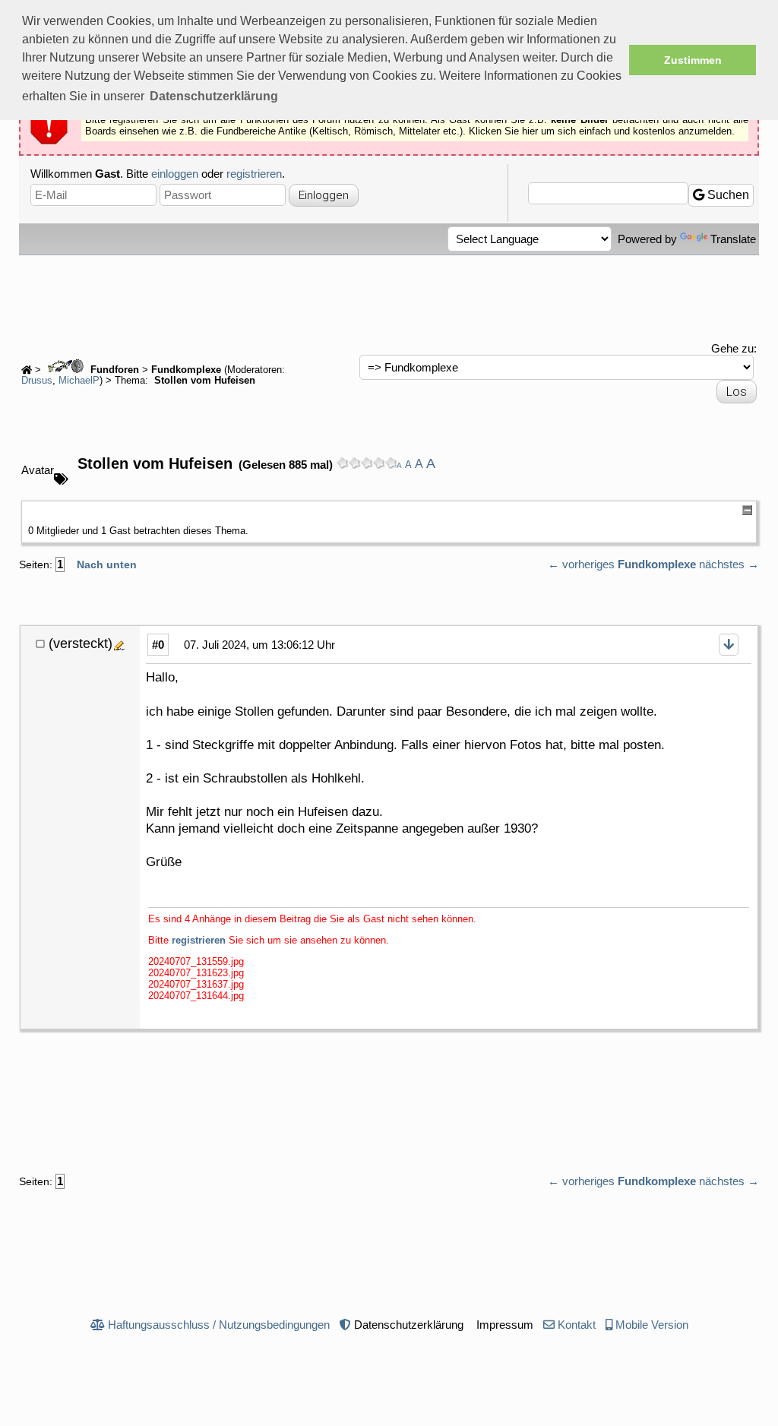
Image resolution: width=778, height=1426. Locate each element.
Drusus (36, 380)
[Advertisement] (389, 297)
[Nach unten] (728, 645)
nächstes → (729, 564)
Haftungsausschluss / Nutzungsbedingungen (219, 1324)
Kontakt (577, 1324)
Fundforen (113, 370)
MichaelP (79, 380)
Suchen (726, 194)
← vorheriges (581, 564)
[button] (213, 96)
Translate (733, 238)
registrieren (254, 173)
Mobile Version (651, 1324)
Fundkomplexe (186, 370)
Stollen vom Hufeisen (203, 380)
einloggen (174, 173)
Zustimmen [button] (693, 60)
